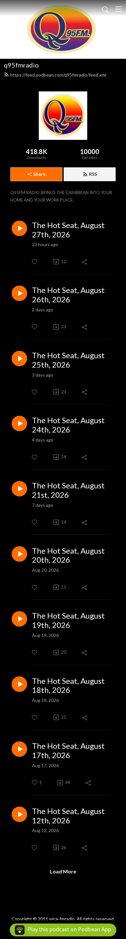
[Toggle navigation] (118, 9)
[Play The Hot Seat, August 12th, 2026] (19, 814)
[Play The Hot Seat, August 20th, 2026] (19, 554)
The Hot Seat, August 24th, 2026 (68, 425)
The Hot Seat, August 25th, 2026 (68, 360)
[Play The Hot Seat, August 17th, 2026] (19, 749)
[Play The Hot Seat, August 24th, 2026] (19, 423)
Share (39, 174)
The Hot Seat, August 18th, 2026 (68, 685)
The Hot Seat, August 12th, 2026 (68, 816)
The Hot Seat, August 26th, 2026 (68, 295)
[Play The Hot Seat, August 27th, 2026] (19, 228)
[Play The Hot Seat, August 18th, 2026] (19, 684)
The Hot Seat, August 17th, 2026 (68, 750)
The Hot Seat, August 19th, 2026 (68, 620)
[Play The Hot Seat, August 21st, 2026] (19, 488)
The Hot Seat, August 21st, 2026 (68, 490)
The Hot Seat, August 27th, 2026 (68, 230)
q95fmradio (21, 65)
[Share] (85, 261)
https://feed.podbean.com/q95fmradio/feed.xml (58, 75)
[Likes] (35, 261)
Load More (63, 871)
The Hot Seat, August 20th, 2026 (68, 555)
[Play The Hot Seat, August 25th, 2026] (19, 358)
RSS (93, 174)
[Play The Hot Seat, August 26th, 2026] (19, 293)
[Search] (105, 9)
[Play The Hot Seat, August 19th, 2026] (19, 619)
